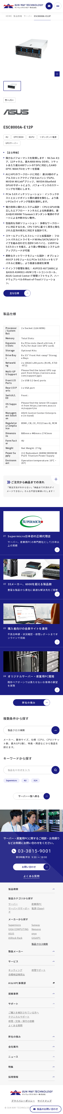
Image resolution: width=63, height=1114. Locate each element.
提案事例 (13, 993)
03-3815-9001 (34, 851)
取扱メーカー (15, 951)
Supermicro (11, 780)
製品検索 (13, 889)
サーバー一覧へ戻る (28, 796)
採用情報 (13, 1077)
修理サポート (39, 970)
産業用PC (37, 904)
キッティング (15, 970)
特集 (10, 1067)
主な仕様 (14, 293)
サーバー (28, 16)
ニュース (13, 1056)
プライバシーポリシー (23, 1100)
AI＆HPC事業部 (17, 983)
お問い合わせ (29, 867)
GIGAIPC (36, 938)
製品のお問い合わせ (47, 1109)
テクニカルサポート (18, 1016)
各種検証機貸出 (16, 974)
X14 (35, 780)
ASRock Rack (15, 938)
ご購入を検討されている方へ (23, 1012)
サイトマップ (45, 1100)
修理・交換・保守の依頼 (21, 1021)
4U (25, 780)
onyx (34, 933)
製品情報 (17, 16)
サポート (13, 1003)
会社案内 (13, 1046)
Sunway (36, 925)
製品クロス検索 (16, 730)
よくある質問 (31, 876)
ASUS (11, 933)
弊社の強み (29, 702)
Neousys (36, 929)
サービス (13, 961)
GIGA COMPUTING (18, 929)
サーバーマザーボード (18, 910)
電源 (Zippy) (38, 908)
